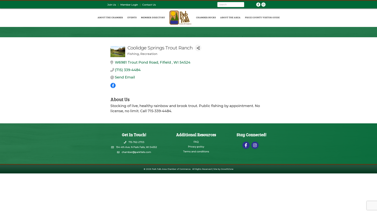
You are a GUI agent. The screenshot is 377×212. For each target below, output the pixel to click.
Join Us (111, 5)
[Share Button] (198, 48)
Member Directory (153, 17)
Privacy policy (196, 146)
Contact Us (149, 5)
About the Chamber (110, 17)
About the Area (230, 17)
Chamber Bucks (206, 17)
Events (132, 17)
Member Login (129, 5)
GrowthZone (227, 169)
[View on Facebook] (113, 87)
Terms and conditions (196, 151)
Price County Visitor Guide (262, 17)
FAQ (196, 141)
